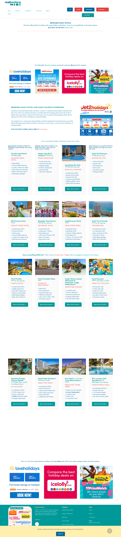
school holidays (49, 123)
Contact (90, 510)
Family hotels (69, 27)
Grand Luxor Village (62, 255)
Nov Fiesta (38, 11)
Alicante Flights (65, 521)
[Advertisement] (60, 50)
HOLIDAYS (27, 11)
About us (91, 513)
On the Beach (43, 129)
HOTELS (17, 11)
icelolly (78, 9)
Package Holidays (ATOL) (67, 510)
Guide (9, 14)
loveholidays (101, 9)
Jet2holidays (89, 9)
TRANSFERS (87, 15)
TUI (70, 9)
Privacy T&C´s (92, 517)
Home (9, 11)
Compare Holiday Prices (67, 513)
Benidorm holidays (51, 65)
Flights (47, 11)
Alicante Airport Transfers (94, 522)
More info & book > (19, 189)
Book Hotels (64, 517)
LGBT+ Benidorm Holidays (68, 524)
